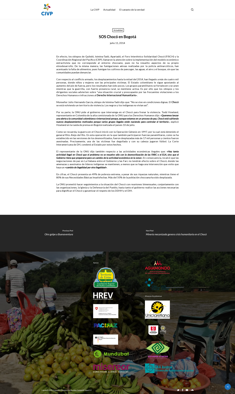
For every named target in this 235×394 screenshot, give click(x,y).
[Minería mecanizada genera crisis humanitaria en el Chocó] (176, 233)
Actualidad (118, 30)
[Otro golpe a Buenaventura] (59, 233)
